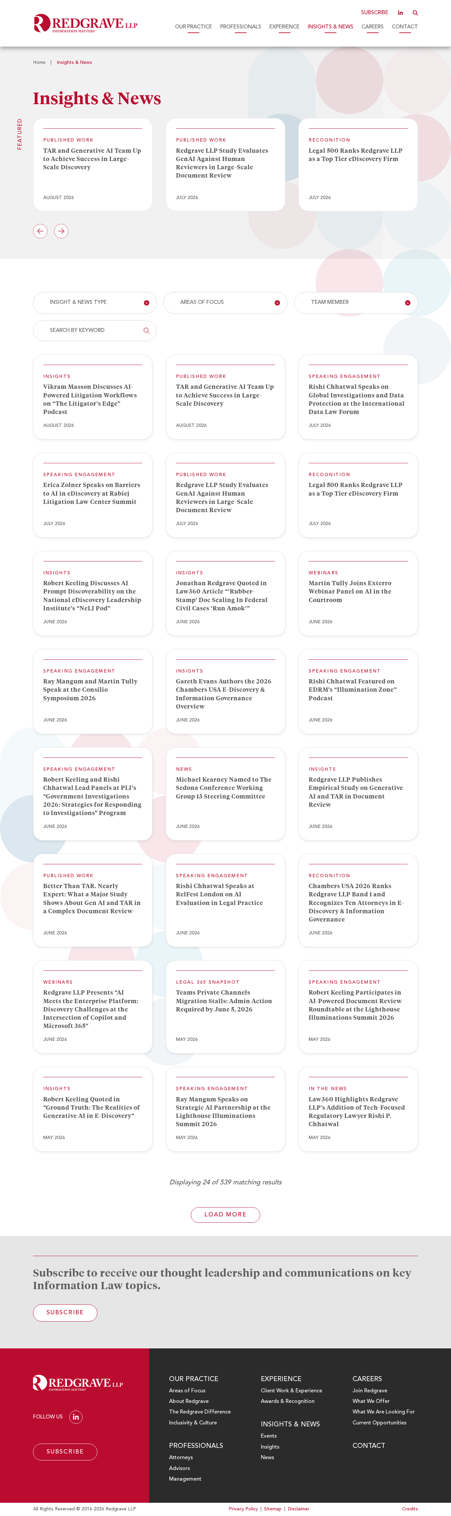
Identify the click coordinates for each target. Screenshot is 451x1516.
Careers (373, 27)
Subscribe (374, 13)
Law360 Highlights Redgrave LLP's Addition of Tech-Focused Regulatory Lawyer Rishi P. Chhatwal (357, 1111)
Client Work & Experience (291, 1391)
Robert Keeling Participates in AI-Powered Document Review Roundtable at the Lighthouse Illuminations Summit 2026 (355, 1004)
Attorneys (181, 1457)
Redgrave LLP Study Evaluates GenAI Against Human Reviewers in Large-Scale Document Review (222, 163)
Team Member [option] (330, 302)
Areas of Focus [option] (202, 302)
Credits (410, 1509)
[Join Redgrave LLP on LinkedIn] (400, 13)
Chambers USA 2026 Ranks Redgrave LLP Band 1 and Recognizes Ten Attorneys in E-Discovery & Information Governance (356, 902)
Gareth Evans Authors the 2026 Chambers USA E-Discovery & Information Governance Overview (224, 693)
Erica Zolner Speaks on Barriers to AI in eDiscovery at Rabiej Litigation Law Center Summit (91, 493)
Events (269, 1436)
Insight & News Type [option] (78, 302)
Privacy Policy (243, 1509)
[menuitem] (193, 27)
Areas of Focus (187, 1391)
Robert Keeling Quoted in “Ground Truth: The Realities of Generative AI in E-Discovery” (91, 1107)
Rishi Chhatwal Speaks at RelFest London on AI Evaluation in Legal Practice (219, 894)
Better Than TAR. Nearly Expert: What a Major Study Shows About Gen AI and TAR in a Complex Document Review (92, 898)
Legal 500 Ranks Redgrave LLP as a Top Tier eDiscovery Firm (356, 154)
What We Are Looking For (384, 1412)
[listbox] (95, 303)
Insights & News (330, 27)
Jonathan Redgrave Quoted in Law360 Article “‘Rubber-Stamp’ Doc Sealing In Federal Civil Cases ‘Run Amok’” (222, 595)
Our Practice (193, 27)
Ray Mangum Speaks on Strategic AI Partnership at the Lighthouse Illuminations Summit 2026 (223, 1111)
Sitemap (273, 1509)
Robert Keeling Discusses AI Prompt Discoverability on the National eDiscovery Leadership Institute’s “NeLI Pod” (92, 595)
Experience (284, 27)
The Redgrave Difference (200, 1412)
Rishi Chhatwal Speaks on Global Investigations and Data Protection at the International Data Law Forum (357, 399)
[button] (415, 13)
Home (39, 62)
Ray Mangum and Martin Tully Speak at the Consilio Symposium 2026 (90, 689)
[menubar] (281, 27)
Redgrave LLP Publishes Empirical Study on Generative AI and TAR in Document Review (356, 791)
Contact (405, 27)
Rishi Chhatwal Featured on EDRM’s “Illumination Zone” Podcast (353, 689)
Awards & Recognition (288, 1401)
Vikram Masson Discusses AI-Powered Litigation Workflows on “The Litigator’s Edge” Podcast (90, 399)
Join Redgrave (370, 1391)
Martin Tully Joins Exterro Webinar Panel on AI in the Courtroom (350, 591)
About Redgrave (189, 1401)
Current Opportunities (379, 1423)
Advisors (179, 1468)
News (267, 1457)
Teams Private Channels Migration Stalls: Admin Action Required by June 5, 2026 (224, 1000)
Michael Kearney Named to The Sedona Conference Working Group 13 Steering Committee (224, 787)
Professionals (240, 27)
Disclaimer (298, 1509)
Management (185, 1479)
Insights (270, 1447)
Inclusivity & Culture (193, 1423)
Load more (225, 1215)
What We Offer (371, 1401)
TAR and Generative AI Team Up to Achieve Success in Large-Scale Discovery (92, 158)
